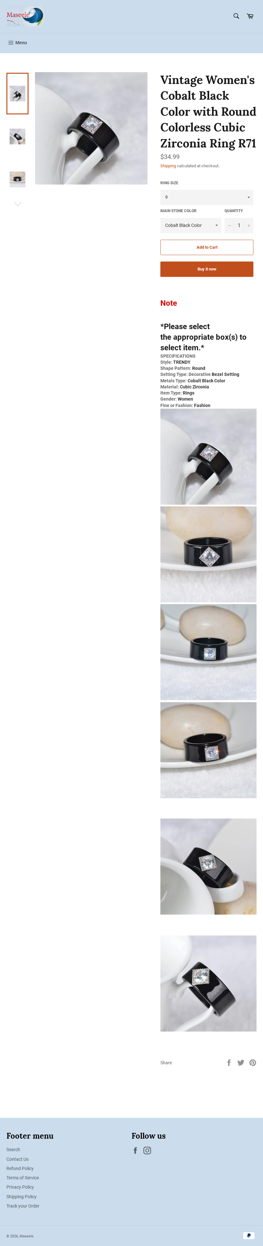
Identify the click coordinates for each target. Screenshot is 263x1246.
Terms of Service (22, 1177)
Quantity (234, 211)
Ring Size (169, 183)
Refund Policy (20, 1168)
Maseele (26, 1236)
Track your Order (22, 1206)
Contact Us (17, 1159)
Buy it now (207, 269)
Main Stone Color (178, 211)
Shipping (168, 165)
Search (13, 1149)
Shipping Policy (21, 1196)
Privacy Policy (20, 1187)
